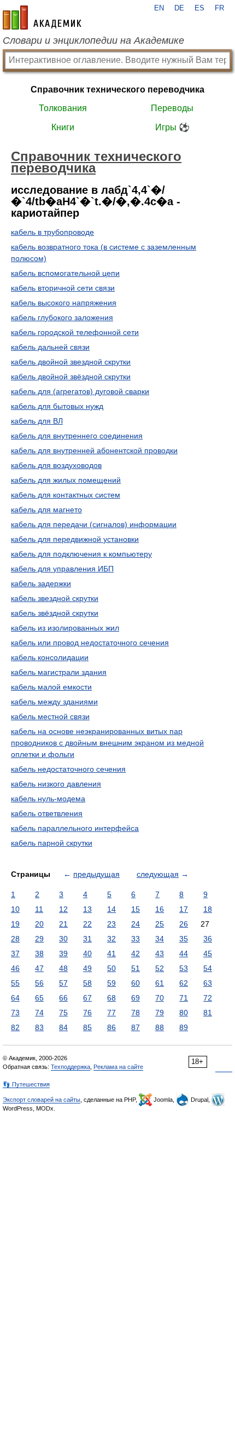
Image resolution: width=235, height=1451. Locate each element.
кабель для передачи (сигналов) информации (94, 524)
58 (87, 983)
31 (87, 938)
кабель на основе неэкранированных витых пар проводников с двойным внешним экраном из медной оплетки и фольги (107, 743)
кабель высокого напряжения (63, 302)
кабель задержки (41, 583)
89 (183, 1027)
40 (87, 953)
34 (159, 938)
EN (159, 8)
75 (63, 1012)
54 (207, 968)
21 (63, 924)
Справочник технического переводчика (117, 89)
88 (159, 1027)
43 (159, 953)
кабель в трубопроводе (52, 232)
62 (183, 983)
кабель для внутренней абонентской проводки (94, 450)
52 (159, 968)
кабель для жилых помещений (66, 480)
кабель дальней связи (50, 347)
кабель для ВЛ (37, 421)
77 (111, 1012)
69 (135, 997)
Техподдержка (70, 1066)
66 (63, 997)
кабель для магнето (46, 509)
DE (179, 8)
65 (39, 997)
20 (39, 924)
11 (39, 909)
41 (111, 953)
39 (63, 953)
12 (63, 909)
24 (135, 924)
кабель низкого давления (56, 783)
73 (15, 1012)
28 (15, 938)
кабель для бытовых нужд (57, 406)
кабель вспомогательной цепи (65, 273)
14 (111, 909)
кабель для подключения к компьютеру (81, 554)
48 (63, 968)
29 (39, 938)
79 (159, 1012)
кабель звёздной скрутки (54, 613)
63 (207, 983)
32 (111, 938)
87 (135, 1027)
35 (183, 938)
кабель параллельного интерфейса (75, 828)
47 (39, 968)
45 (207, 953)
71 (183, 997)
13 (87, 909)
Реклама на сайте (118, 1066)
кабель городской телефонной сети (75, 332)
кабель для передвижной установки (75, 539)
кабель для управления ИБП (62, 568)
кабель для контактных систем (65, 494)
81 (207, 1012)
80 (183, 1012)
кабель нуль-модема (48, 798)
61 (159, 983)
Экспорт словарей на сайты (41, 1099)
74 (39, 1012)
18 (207, 909)
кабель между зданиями (54, 701)
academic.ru (42, 17)
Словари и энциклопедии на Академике (93, 40)
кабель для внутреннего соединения (77, 435)
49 (87, 968)
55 (15, 983)
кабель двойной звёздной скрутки (71, 376)
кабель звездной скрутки (54, 598)
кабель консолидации (50, 657)
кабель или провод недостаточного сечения (90, 642)
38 (39, 953)
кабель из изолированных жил (65, 627)
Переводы (172, 108)
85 (87, 1027)
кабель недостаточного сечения (68, 769)
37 (15, 953)
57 (63, 983)
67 (87, 997)
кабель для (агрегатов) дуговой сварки (80, 391)
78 (135, 1012)
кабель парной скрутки (51, 843)
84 (63, 1027)
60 (135, 983)
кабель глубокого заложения (62, 317)
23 (111, 924)
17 (183, 909)
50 (111, 968)
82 (15, 1027)
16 (159, 909)
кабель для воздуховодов (56, 465)
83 (39, 1027)
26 (183, 924)
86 (111, 1027)
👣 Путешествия (26, 1084)
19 (15, 924)
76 (87, 1012)
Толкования (63, 108)
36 (207, 938)
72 (207, 997)
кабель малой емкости (51, 687)
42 (135, 953)
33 (135, 938)
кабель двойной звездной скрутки (71, 361)
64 (15, 997)
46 (15, 968)
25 (159, 924)
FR (219, 8)
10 (15, 909)
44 (183, 953)
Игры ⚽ (172, 127)
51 (135, 968)
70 (159, 997)
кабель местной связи (50, 716)
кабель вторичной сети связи (63, 288)
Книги (62, 127)
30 (63, 938)
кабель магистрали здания (59, 672)
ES (199, 8)
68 (111, 997)
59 (111, 983)
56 (39, 983)
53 (183, 968)
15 (135, 909)
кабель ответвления (47, 813)
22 (87, 924)
